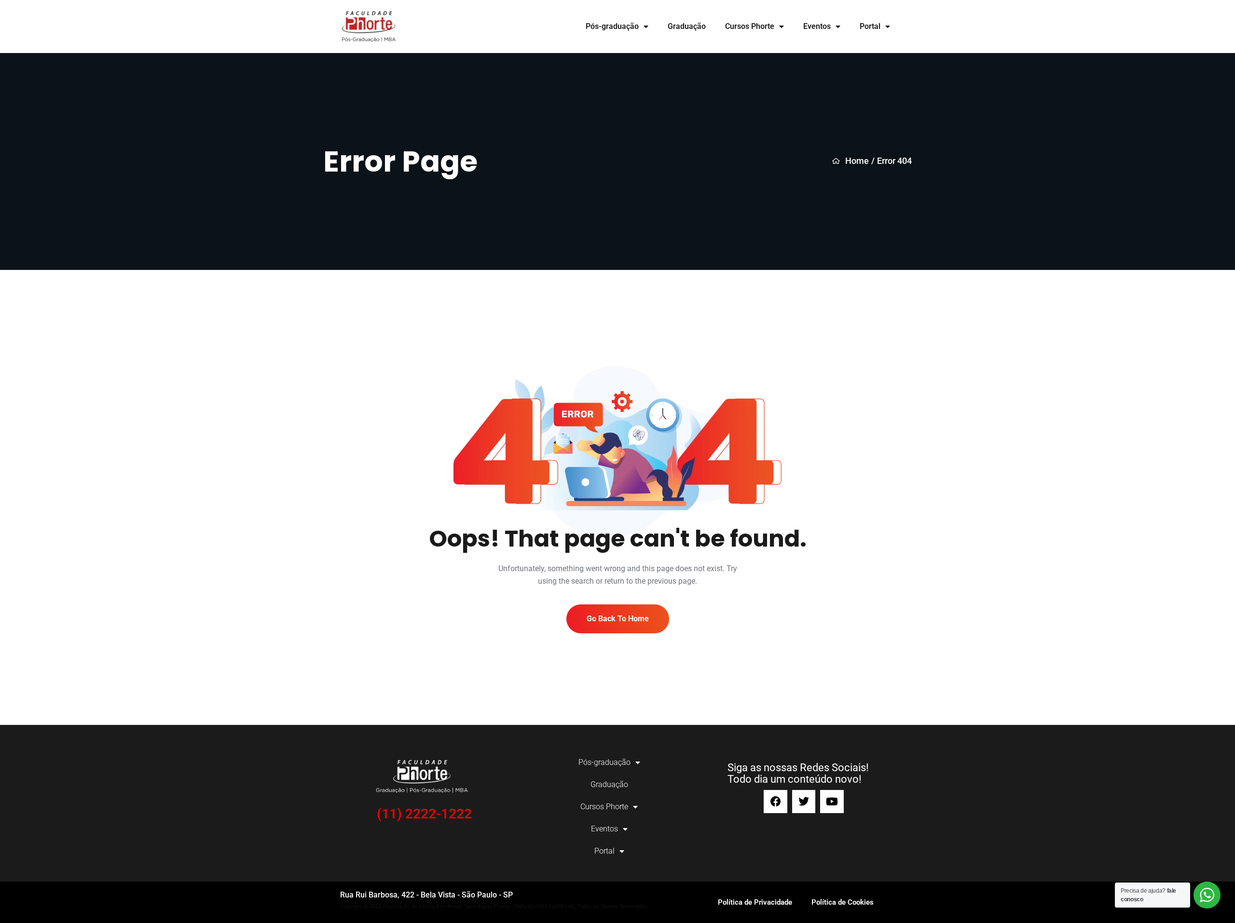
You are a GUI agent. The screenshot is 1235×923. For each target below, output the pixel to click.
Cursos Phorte (749, 26)
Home (857, 161)
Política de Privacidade (755, 902)
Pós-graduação (612, 26)
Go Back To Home (618, 618)
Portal (870, 26)
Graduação (687, 26)
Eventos (817, 26)
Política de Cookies (842, 902)
